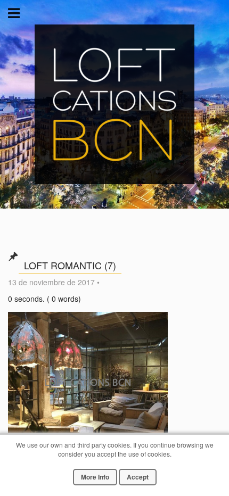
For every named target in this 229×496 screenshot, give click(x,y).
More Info (95, 477)
